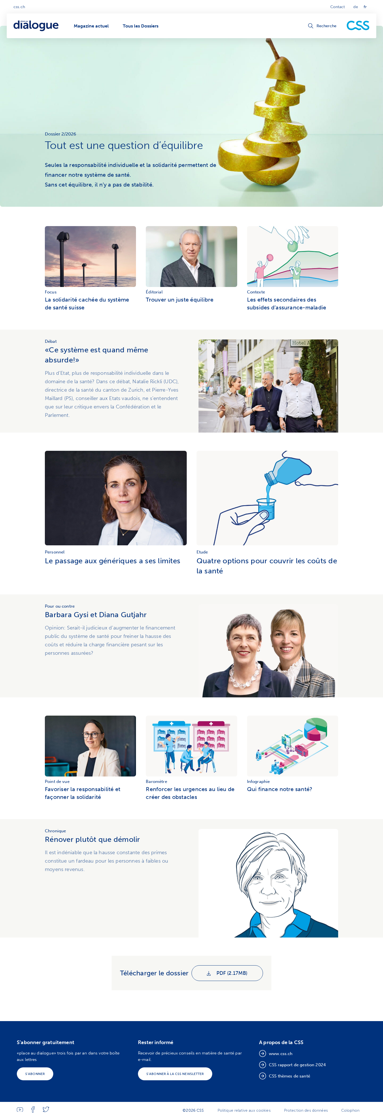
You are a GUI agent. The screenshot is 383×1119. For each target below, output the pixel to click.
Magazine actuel (91, 26)
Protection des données (306, 1110)
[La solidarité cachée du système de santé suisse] (90, 257)
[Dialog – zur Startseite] (36, 25)
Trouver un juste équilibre (179, 299)
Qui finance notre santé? (280, 789)
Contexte (256, 292)
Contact (337, 7)
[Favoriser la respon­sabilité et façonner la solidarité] (90, 747)
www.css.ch (281, 1053)
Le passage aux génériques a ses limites (112, 561)
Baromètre (156, 781)
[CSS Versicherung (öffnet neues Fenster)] (358, 25)
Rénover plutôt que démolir (92, 839)
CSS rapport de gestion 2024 (297, 1064)
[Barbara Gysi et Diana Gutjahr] (268, 650)
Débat (51, 341)
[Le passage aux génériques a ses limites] (116, 545)
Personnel (54, 552)
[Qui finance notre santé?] (292, 747)
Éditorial (154, 292)
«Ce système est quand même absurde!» (96, 355)
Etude (202, 552)
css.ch (19, 7)
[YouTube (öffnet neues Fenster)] (20, 1110)
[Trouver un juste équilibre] (191, 257)
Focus (51, 292)
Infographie (258, 781)
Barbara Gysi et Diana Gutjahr (96, 614)
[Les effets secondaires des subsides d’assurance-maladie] (292, 257)
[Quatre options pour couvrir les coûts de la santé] (267, 545)
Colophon (350, 1110)
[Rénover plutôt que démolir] (268, 883)
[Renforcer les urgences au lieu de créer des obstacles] (191, 747)
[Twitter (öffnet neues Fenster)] (46, 1110)
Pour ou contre (60, 606)
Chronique (55, 831)
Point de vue (57, 781)
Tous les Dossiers (140, 26)
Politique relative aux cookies (244, 1110)
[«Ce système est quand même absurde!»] (268, 386)
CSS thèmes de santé (289, 1076)
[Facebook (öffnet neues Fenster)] (32, 1111)
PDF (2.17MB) (231, 973)
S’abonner (35, 1074)
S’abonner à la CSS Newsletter (175, 1074)
